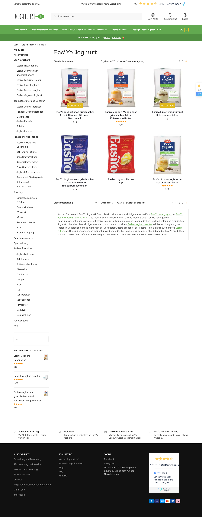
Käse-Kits (21, 269)
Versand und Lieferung (26, 469)
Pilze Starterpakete (26, 167)
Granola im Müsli (25, 207)
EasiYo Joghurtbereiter (28, 106)
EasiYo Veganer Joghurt (29, 95)
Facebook (109, 459)
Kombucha (22, 274)
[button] (184, 29)
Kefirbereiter (23, 294)
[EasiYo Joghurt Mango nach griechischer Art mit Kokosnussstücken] (121, 87)
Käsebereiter (23, 299)
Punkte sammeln (22, 474)
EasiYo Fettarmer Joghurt (29, 80)
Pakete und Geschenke (26, 136)
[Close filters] (49, 50)
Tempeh (20, 279)
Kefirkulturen (23, 259)
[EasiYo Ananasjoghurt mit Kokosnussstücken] (167, 154)
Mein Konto (152, 19)
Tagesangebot (21, 320)
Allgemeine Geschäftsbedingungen (32, 484)
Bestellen (74, 128)
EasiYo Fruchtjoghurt (27, 85)
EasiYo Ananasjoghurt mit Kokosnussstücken (167, 181)
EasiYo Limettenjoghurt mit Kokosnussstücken (167, 113)
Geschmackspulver (24, 238)
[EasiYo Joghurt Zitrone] (121, 154)
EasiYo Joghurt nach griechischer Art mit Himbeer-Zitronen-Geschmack (74, 115)
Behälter (20, 126)
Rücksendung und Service (27, 464)
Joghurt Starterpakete (28, 172)
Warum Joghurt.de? (69, 459)
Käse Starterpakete (26, 156)
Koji (18, 289)
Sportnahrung (21, 243)
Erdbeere (116, 37)
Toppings (18, 192)
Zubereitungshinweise (71, 463)
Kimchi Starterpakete (27, 162)
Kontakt (63, 475)
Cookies (18, 479)
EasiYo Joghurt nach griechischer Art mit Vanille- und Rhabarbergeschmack (74, 182)
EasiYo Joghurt (29, 45)
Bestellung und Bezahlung (27, 459)
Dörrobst (21, 212)
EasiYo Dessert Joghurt (29, 90)
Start (16, 45)
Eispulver (21, 309)
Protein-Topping (25, 232)
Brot (18, 284)
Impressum (19, 494)
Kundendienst (170, 19)
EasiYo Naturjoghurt (27, 65)
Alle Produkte (21, 54)
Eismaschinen (23, 315)
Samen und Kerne (25, 222)
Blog (61, 467)
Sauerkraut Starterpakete (29, 177)
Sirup (19, 227)
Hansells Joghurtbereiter (29, 111)
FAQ (61, 471)
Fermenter (22, 304)
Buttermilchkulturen (27, 264)
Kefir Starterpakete (26, 151)
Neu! (16, 325)
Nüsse (19, 217)
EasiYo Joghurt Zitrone (121, 179)
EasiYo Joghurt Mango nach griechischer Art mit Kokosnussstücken (121, 115)
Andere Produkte (23, 248)
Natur (107, 37)
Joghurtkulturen (25, 254)
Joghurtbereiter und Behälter (29, 100)
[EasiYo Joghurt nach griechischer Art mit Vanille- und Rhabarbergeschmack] (75, 154)
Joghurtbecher (24, 131)
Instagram (109, 463)
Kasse (185, 19)
